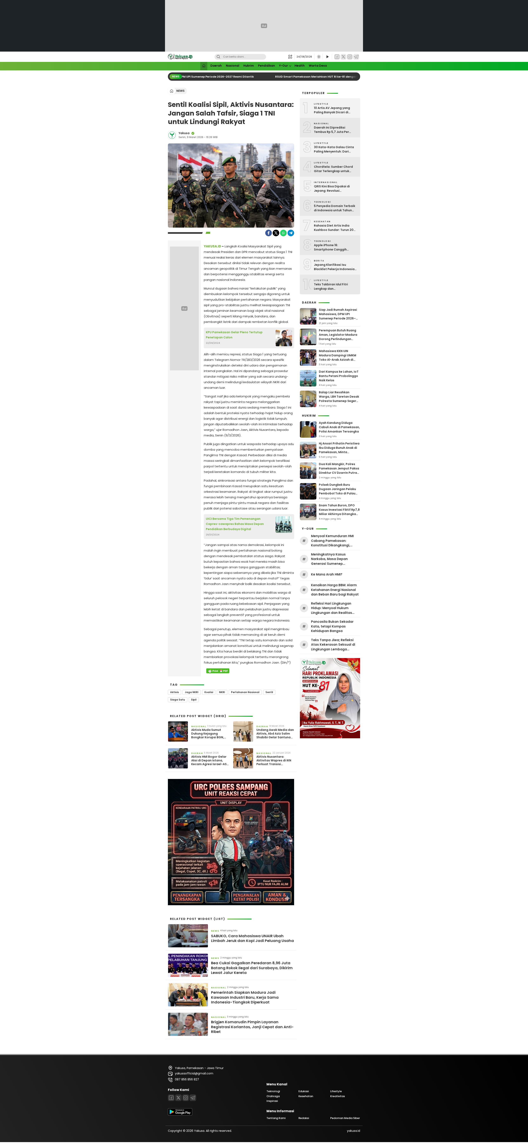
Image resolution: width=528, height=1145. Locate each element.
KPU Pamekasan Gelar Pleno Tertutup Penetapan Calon (234, 334)
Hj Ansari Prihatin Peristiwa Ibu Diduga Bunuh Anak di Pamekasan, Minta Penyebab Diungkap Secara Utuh (339, 452)
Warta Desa (318, 66)
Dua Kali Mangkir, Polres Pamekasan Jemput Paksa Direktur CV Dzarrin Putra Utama (339, 470)
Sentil (269, 692)
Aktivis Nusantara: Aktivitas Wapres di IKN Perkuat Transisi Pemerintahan (273, 760)
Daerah (216, 66)
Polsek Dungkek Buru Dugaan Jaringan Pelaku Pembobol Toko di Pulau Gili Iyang (337, 491)
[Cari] (218, 56)
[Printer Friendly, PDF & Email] (217, 670)
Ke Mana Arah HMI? (326, 574)
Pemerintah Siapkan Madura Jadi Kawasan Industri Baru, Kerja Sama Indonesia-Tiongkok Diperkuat (245, 997)
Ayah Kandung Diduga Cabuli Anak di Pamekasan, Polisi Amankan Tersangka (339, 427)
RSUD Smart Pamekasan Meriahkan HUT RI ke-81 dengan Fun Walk (315, 77)
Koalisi (208, 692)
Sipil (194, 699)
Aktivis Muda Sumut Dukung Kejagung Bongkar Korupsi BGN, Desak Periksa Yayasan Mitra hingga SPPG (208, 733)
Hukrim (248, 66)
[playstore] (180, 1114)
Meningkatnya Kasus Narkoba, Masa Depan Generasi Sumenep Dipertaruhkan (329, 559)
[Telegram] (356, 57)
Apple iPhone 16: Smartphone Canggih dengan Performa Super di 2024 (334, 247)
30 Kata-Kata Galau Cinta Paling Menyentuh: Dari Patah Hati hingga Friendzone (334, 149)
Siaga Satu (177, 699)
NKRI (222, 692)
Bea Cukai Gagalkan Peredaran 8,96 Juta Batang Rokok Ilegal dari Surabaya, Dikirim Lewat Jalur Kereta (252, 968)
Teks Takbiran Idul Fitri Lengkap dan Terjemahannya (331, 286)
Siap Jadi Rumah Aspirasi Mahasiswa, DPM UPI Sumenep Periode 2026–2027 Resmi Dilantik (338, 316)
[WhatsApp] (283, 233)
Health (300, 66)
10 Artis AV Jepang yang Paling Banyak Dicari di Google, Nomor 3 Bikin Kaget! (332, 110)
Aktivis (174, 692)
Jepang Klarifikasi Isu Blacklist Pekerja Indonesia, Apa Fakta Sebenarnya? (334, 267)
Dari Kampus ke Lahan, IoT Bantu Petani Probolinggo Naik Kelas (338, 376)
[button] (291, 57)
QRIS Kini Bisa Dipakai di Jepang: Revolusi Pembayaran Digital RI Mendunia (332, 188)
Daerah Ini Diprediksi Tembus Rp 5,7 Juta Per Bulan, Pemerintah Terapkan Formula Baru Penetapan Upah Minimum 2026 (335, 129)
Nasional (232, 66)
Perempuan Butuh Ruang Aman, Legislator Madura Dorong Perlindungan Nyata (338, 336)
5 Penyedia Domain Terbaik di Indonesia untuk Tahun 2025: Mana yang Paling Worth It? (334, 208)
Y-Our (283, 66)
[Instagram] (350, 57)
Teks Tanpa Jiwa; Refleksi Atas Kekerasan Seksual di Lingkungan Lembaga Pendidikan (333, 645)
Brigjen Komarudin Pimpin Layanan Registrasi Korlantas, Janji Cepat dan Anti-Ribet (252, 1027)
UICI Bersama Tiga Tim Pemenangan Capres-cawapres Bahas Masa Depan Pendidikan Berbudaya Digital (235, 524)
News (180, 91)
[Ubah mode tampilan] (318, 57)
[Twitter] (343, 57)
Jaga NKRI (191, 692)
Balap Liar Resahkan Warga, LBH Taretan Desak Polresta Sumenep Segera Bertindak (339, 398)
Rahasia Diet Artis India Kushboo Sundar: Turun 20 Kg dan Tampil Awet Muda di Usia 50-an (335, 227)
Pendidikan (266, 66)
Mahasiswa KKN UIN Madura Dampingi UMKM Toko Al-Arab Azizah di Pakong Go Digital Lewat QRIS (337, 359)
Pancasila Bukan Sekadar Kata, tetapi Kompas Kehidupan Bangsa (332, 626)
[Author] (172, 135)
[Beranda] (203, 66)
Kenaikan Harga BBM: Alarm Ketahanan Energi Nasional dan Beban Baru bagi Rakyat (335, 590)
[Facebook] (337, 57)
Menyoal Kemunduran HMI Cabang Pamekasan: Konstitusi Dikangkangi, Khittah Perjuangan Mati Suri (334, 541)
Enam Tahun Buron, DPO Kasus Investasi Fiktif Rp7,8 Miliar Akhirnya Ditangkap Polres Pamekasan (339, 511)
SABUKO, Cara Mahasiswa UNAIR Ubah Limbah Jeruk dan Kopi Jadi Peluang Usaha (252, 938)
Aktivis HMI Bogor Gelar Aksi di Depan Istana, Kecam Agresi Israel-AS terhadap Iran (209, 760)
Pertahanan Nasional (245, 692)
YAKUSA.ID (212, 246)
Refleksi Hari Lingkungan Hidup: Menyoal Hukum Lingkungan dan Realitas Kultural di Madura (331, 608)
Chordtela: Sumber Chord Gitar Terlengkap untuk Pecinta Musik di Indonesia (334, 169)
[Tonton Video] (327, 56)
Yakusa (184, 133)
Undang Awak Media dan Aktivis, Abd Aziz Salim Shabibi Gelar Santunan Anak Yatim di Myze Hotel (275, 733)
